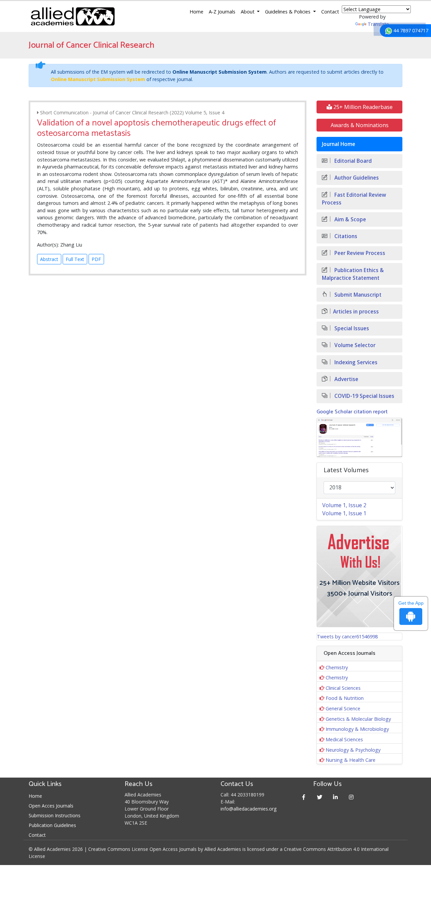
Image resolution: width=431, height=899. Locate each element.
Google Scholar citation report (352, 411)
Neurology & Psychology (353, 750)
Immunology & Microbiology (357, 729)
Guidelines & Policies (288, 11)
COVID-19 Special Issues (363, 396)
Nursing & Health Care (350, 760)
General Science (343, 708)
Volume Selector (354, 345)
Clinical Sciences (343, 688)
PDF (96, 259)
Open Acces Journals (51, 805)
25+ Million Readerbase (362, 107)
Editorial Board (352, 160)
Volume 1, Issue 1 (344, 513)
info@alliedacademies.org (248, 809)
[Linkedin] (335, 797)
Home (196, 11)
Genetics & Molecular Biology (358, 719)
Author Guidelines (356, 177)
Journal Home (338, 144)
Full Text (75, 259)
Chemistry (337, 667)
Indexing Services (355, 362)
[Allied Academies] (73, 16)
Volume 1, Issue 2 (344, 505)
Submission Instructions (54, 815)
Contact (330, 11)
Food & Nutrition (345, 698)
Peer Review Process (359, 253)
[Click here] (359, 437)
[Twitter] (320, 797)
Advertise (345, 379)
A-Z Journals (222, 11)
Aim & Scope (349, 219)
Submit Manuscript (357, 294)
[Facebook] (304, 797)
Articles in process (356, 311)
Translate (378, 24)
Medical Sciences (344, 739)
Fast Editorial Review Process (354, 198)
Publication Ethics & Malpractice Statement (353, 274)
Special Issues (351, 328)
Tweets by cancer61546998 (347, 636)
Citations (345, 236)
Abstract (49, 259)
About (248, 11)
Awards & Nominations (360, 125)
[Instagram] (351, 797)
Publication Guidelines (52, 825)
